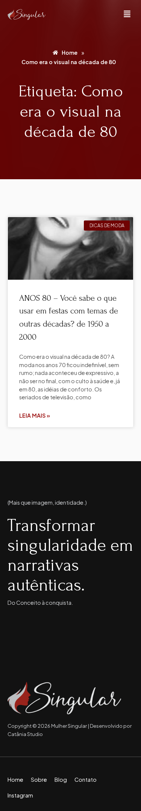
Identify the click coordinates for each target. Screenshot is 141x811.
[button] (127, 14)
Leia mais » (34, 415)
